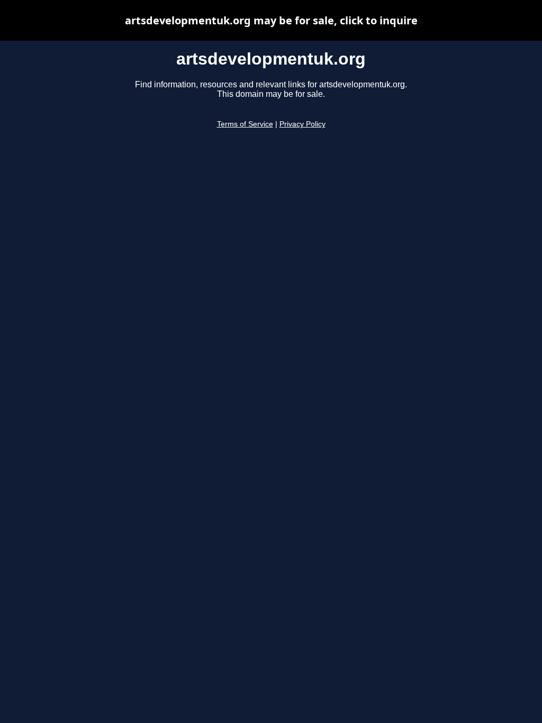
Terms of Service (245, 124)
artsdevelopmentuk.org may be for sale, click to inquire (271, 20)
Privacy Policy (302, 124)
